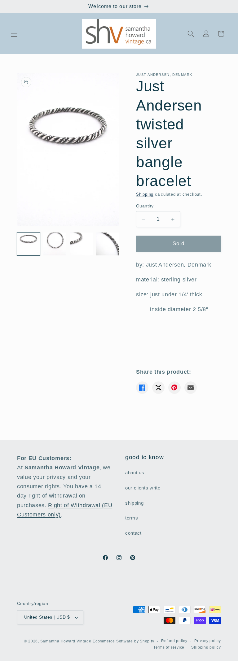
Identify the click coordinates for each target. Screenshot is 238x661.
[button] (14, 33)
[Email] (190, 387)
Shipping (144, 194)
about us (134, 472)
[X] (158, 387)
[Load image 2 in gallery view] (54, 244)
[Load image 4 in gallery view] (107, 244)
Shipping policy (206, 647)
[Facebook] (142, 387)
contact (133, 533)
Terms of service (168, 647)
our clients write (142, 487)
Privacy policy (207, 641)
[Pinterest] (174, 387)
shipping (134, 503)
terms (131, 517)
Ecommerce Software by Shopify (123, 641)
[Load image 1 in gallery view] (28, 244)
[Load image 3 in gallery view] (81, 244)
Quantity (145, 205)
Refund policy (174, 641)
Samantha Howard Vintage (65, 641)
